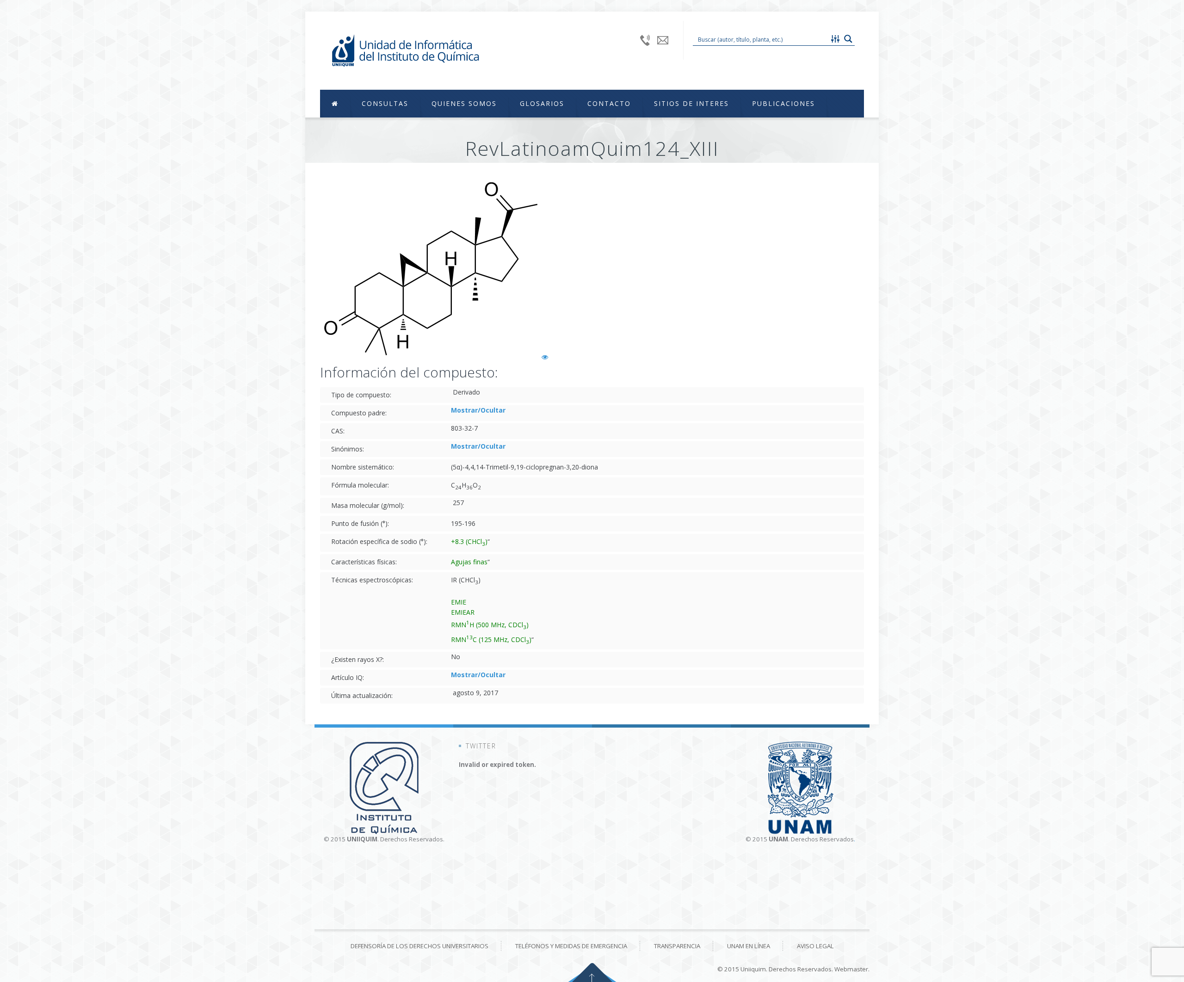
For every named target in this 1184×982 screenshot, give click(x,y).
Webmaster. (852, 969)
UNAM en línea (748, 946)
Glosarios (542, 103)
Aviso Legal (815, 946)
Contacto (609, 103)
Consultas (385, 103)
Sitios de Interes (691, 103)
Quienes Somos (464, 103)
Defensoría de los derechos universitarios (419, 946)
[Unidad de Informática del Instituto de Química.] (405, 50)
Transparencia (677, 946)
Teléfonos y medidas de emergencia (571, 946)
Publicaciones (783, 103)
